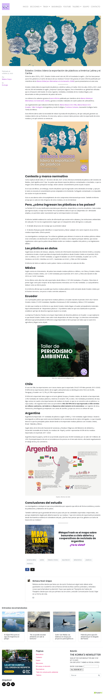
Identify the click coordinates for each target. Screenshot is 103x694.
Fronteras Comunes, (72, 107)
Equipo (86, 6)
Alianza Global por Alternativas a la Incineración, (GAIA (55, 81)
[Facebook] (8, 684)
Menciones (39, 663)
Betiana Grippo (7, 79)
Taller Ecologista (37, 107)
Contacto (95, 6)
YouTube (67, 6)
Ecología (5, 85)
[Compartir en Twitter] (32, 569)
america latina (31, 560)
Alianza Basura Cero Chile (68, 105)
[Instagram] (4, 684)
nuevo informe (55, 98)
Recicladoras (40, 669)
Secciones (35, 6)
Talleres (75, 6)
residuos (30, 563)
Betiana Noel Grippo (42, 581)
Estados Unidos (53, 560)
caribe (42, 560)
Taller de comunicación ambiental (47, 672)
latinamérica (78, 560)
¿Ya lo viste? (77, 545)
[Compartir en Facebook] (27, 569)
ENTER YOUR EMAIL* (76, 666)
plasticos (88, 560)
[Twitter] (13, 684)
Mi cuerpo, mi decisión (43, 666)
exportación (66, 560)
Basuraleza (57, 6)
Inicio (25, 6)
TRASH (45, 6)
